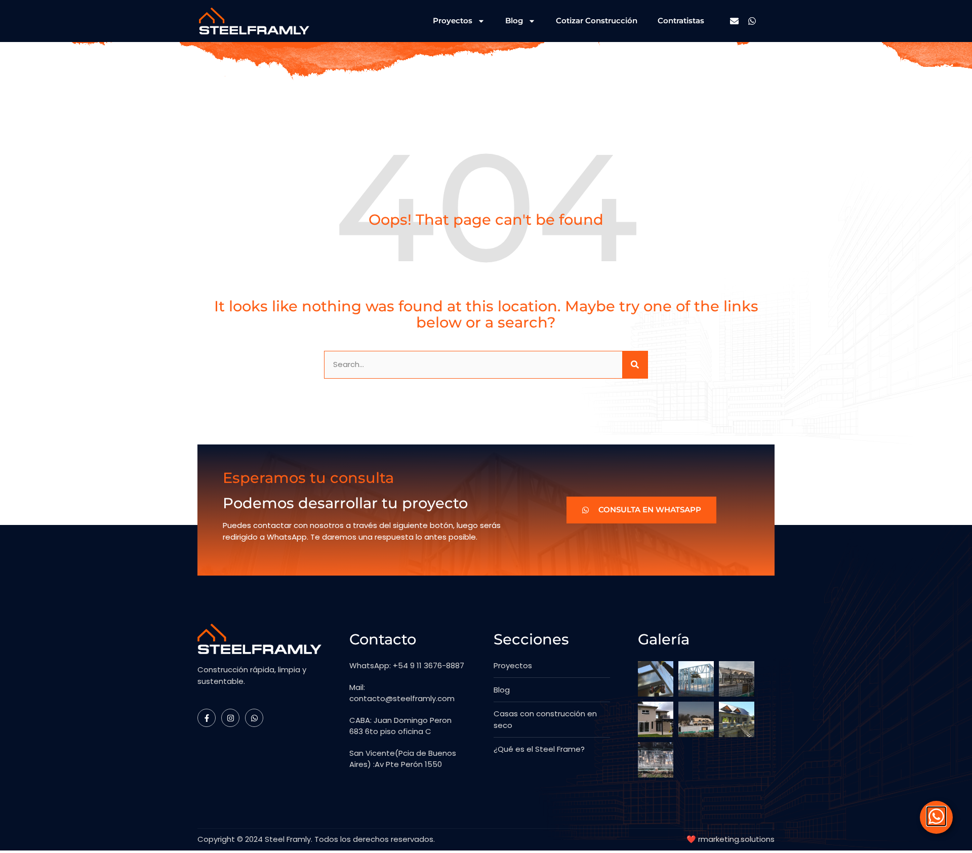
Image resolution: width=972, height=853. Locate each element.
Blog (514, 20)
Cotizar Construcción (596, 20)
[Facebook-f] (206, 718)
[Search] (634, 364)
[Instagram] (230, 718)
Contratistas (681, 20)
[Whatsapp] (752, 21)
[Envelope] (734, 21)
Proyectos (452, 20)
